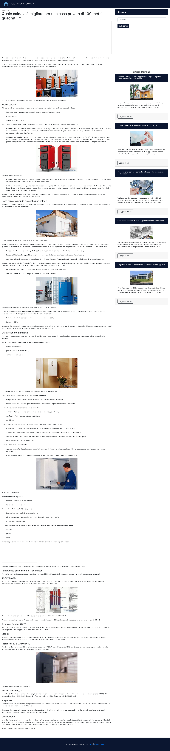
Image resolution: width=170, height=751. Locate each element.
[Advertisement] (56, 37)
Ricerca (124, 26)
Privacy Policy (99, 744)
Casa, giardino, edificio (21, 3)
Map (91, 744)
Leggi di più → (125, 116)
